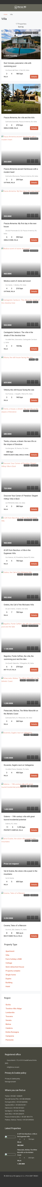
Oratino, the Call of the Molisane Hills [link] (19, 605)
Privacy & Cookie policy (12, 1079)
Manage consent (10, 1082)
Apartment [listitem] (10, 951)
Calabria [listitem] (9, 1028)
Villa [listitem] (7, 955)
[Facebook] (15, 1183)
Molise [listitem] (8, 1024)
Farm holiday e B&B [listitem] (14, 959)
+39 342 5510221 (18, 1108)
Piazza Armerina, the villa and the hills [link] (19, 117)
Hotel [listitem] (8, 986)
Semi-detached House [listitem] (15, 967)
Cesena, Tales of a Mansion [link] (15, 925)
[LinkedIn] (27, 1183)
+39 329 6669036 (21, 1102)
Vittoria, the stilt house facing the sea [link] (19, 390)
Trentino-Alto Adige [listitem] (14, 1008)
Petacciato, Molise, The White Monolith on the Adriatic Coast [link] (27, 1152)
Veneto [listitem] (9, 1020)
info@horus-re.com (13, 1067)
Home (5, 14)
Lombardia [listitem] (10, 1012)
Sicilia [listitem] (8, 1005)
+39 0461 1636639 (16, 1096)
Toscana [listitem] (9, 1016)
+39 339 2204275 (18, 1114)
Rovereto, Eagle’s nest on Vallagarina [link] (19, 765)
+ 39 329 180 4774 (26, 1117)
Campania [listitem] (10, 1036)
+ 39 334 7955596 (18, 1111)
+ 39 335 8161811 (20, 1105)
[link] (21, 44)
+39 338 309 (23, 1099)
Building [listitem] (9, 982)
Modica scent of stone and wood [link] (17, 281)
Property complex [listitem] (13, 971)
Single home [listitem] (11, 975)
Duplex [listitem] (8, 979)
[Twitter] (19, 1183)
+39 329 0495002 (28, 1120)
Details (34, 77)
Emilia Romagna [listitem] (12, 1032)
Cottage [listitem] (9, 963)
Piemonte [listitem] (10, 1040)
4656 (28, 1099)
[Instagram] (23, 1183)
